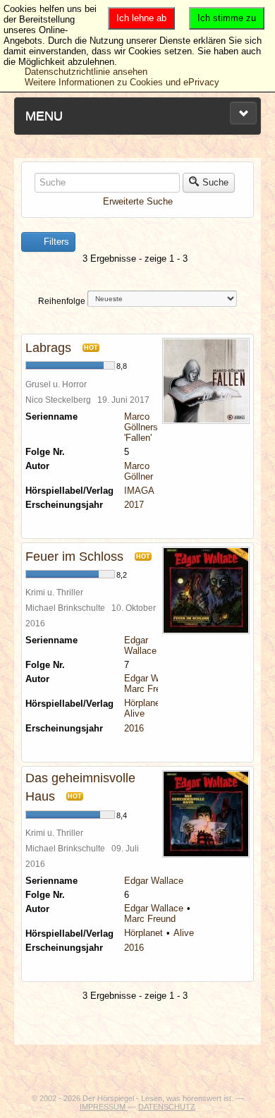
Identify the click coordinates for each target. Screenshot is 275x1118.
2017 (134, 504)
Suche (215, 182)
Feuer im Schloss (74, 556)
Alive (134, 713)
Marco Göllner (138, 471)
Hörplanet (143, 703)
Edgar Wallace (140, 645)
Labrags (48, 348)
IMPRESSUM (104, 1106)
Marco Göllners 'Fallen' (141, 427)
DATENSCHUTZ (166, 1106)
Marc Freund (150, 688)
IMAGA (139, 490)
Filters (55, 241)
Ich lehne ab (141, 18)
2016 (134, 728)
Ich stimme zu (226, 18)
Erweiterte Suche (138, 201)
